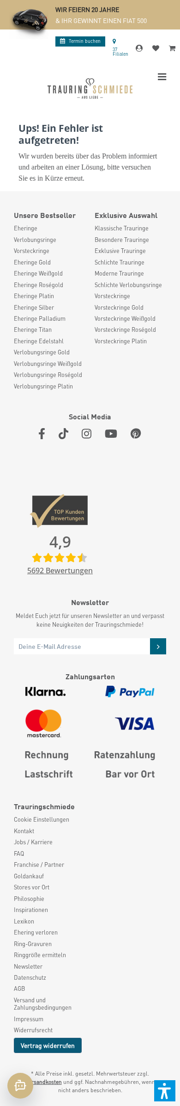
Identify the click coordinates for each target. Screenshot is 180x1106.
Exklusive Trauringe (120, 250)
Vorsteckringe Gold (119, 307)
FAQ (19, 853)
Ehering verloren (36, 932)
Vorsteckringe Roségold (125, 329)
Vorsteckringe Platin (121, 341)
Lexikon (24, 921)
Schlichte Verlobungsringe (128, 284)
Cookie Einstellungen (41, 819)
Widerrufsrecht (33, 1030)
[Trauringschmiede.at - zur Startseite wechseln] (90, 88)
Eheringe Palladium (40, 318)
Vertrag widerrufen (48, 1045)
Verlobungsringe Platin (43, 386)
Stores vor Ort (31, 887)
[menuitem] (49, 228)
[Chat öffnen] (20, 1086)
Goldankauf (29, 876)
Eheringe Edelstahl (39, 341)
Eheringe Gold (32, 262)
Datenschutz (30, 977)
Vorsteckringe (31, 250)
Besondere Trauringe (122, 239)
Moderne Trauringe (119, 273)
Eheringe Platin (34, 296)
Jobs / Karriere (33, 842)
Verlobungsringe (35, 239)
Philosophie (29, 898)
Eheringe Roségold (38, 284)
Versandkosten (43, 1081)
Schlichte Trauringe (119, 262)
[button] (164, 1090)
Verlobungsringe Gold (42, 352)
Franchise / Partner (39, 864)
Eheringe (25, 228)
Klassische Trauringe (122, 228)
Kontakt (24, 831)
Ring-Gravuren (33, 943)
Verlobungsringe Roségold (48, 374)
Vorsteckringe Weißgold (125, 318)
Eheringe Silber (34, 307)
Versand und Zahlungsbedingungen (43, 1003)
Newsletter (28, 966)
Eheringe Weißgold (38, 273)
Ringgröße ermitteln (40, 955)
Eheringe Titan (33, 329)
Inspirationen (31, 909)
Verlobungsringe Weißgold (48, 363)
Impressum (28, 1019)
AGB (19, 988)
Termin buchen (85, 41)
